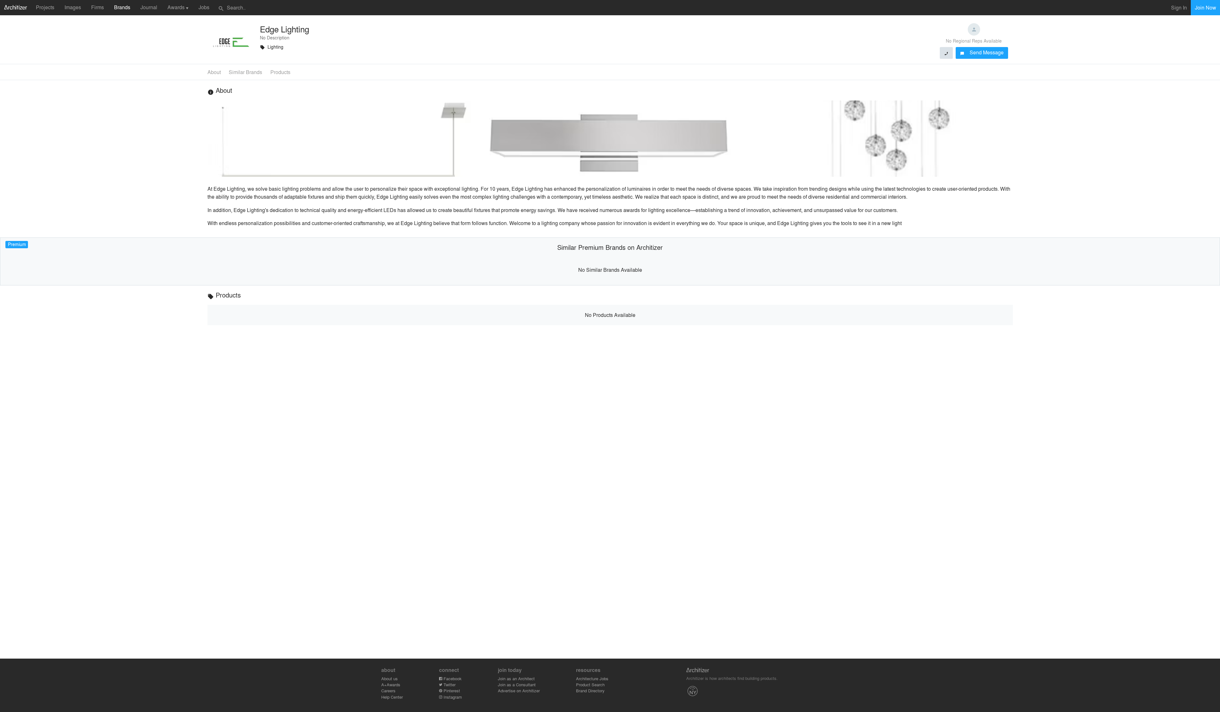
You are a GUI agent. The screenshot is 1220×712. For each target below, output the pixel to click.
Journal (148, 7)
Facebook (452, 678)
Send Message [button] (982, 52)
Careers (388, 691)
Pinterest (451, 691)
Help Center (392, 697)
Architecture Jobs (592, 678)
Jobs (204, 7)
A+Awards (390, 684)
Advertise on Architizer (519, 691)
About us (389, 678)
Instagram (452, 697)
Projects (45, 7)
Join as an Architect (516, 678)
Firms (97, 7)
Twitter (449, 684)
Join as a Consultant (517, 684)
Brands (122, 7)
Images (72, 7)
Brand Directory (590, 691)
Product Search (590, 684)
